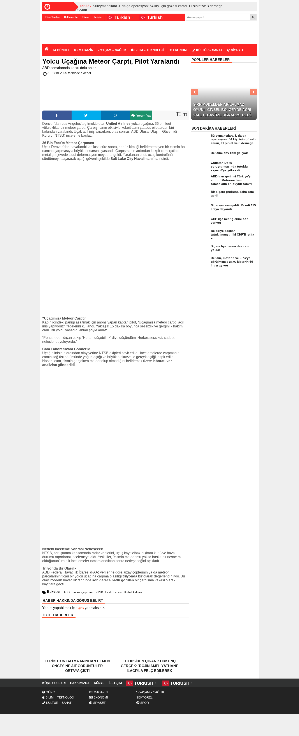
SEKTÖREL (144, 697)
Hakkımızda (70, 17)
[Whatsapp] (115, 115)
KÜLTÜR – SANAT (208, 50)
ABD (67, 592)
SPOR (61, 61)
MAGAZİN (85, 50)
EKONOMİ (180, 50)
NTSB (99, 592)
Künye (85, 17)
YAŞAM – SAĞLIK (114, 50)
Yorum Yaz (143, 115)
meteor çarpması (82, 592)
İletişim (98, 17)
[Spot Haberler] (67, 32)
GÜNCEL (63, 50)
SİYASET (237, 50)
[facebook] (57, 115)
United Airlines (133, 592)
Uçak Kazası (113, 592)
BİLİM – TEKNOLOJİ (149, 50)
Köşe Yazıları (52, 17)
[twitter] (86, 115)
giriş (81, 608)
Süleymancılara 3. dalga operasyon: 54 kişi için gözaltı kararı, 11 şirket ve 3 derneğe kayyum (149, 8)
